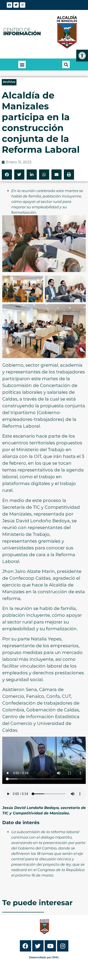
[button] (22, 64)
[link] (82, 55)
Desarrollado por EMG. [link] (44, 957)
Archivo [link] (9, 82)
